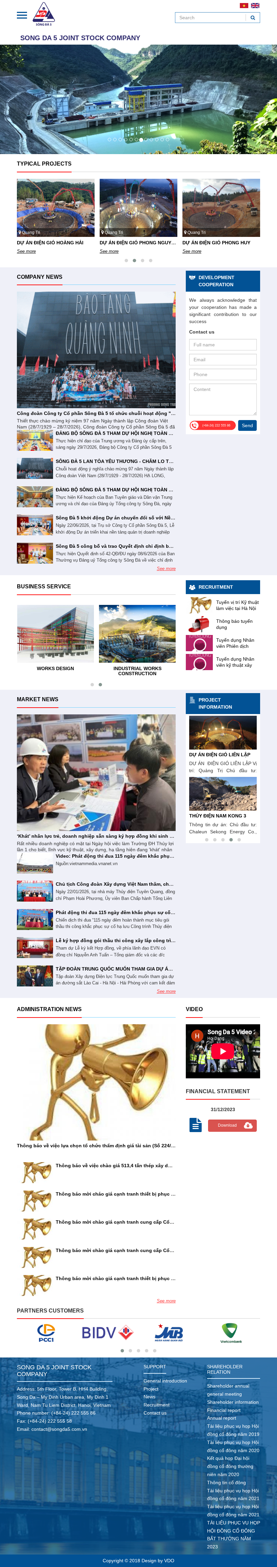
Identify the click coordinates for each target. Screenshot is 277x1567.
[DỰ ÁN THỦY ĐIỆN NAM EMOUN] (223, 794)
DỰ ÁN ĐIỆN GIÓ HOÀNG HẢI (50, 242)
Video (194, 1009)
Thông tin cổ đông (226, 1482)
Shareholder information (233, 1402)
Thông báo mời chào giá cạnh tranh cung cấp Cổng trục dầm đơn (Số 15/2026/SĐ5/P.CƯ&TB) (163, 1250)
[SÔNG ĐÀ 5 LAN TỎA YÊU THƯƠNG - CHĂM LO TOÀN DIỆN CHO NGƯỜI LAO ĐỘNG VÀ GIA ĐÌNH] (35, 468)
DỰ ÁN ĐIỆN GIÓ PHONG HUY (216, 242)
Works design (55, 668)
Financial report (224, 1410)
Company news (39, 277)
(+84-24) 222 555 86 (73, 1413)
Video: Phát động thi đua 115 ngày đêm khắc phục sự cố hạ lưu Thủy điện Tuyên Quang (158, 856)
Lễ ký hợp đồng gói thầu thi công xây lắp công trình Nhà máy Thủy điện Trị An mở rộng (157, 940)
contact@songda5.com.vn (59, 1429)
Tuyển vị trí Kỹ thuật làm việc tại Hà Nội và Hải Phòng (237, 608)
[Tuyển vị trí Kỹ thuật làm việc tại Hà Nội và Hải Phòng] (199, 605)
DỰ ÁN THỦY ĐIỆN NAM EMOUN (225, 815)
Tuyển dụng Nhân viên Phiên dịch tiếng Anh (235, 646)
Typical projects (44, 164)
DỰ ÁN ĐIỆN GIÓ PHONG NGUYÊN (139, 242)
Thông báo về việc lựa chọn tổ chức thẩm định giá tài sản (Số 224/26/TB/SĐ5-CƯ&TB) (116, 1145)
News (149, 1396)
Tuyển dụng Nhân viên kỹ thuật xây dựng (235, 665)
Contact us (155, 1413)
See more (26, 251)
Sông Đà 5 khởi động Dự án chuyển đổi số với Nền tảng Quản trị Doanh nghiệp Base (154, 517)
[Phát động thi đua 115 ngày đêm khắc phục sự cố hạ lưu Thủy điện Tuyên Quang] (35, 919)
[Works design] (55, 634)
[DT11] (231, 1333)
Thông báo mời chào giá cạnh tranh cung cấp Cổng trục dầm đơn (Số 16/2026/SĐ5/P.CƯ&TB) (163, 1222)
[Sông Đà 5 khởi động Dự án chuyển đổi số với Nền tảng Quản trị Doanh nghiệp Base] (35, 524)
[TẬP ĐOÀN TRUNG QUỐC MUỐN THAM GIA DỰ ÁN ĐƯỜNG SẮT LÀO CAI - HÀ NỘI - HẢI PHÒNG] (35, 975)
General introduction (165, 1381)
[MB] (108, 1333)
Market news (37, 699)
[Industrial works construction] (137, 634)
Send (247, 425)
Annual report (221, 1418)
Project (151, 1389)
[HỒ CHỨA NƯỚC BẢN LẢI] (223, 733)
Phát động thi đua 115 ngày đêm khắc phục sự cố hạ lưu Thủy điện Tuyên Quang (150, 912)
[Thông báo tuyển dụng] (199, 624)
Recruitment (216, 587)
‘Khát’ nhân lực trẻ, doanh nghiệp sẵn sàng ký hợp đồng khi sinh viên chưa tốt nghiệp (117, 836)
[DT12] (169, 1333)
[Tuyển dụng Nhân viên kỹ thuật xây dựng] (199, 662)
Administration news (49, 1009)
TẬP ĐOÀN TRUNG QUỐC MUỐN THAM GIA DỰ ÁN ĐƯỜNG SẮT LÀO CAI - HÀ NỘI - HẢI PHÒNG (165, 969)
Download (227, 1125)
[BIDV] (46, 1333)
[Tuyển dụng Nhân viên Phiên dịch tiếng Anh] (199, 643)
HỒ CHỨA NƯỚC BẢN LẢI (218, 754)
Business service (44, 586)
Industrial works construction (137, 671)
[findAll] (253, 17)
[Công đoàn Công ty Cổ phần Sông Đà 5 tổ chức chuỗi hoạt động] (96, 350)
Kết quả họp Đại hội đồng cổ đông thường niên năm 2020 (230, 1466)
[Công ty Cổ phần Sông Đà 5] (43, 13)
